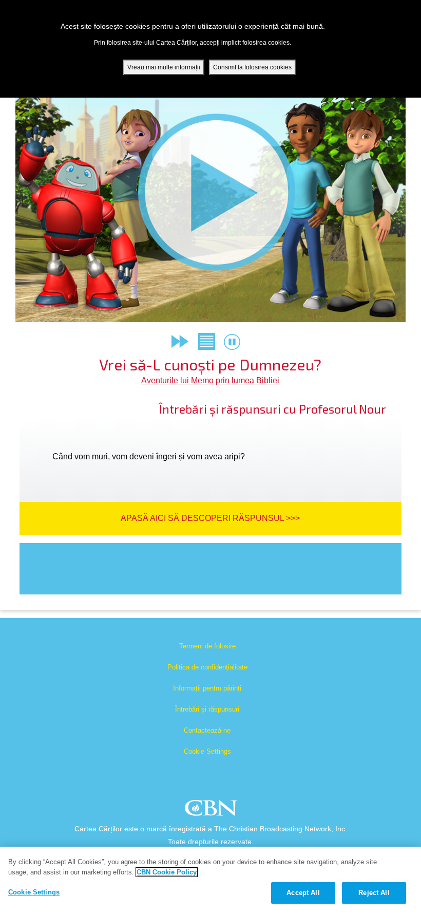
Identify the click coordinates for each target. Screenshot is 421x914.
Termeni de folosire (207, 646)
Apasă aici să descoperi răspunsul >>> (210, 518)
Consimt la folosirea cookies (252, 67)
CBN (212, 811)
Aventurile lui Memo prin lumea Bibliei (210, 380)
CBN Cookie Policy (167, 872)
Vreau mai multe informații (163, 67)
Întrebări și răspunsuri (207, 709)
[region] (210, 880)
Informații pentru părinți (207, 688)
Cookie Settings (207, 751)
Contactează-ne (207, 730)
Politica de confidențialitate (207, 667)
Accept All (302, 893)
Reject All (373, 893)
